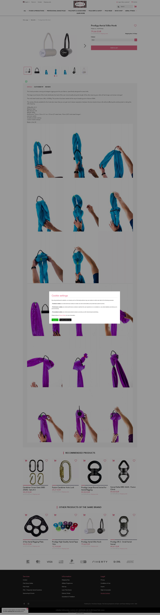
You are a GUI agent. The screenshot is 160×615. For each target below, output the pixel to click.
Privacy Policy (62, 315)
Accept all (55, 320)
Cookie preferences (65, 320)
